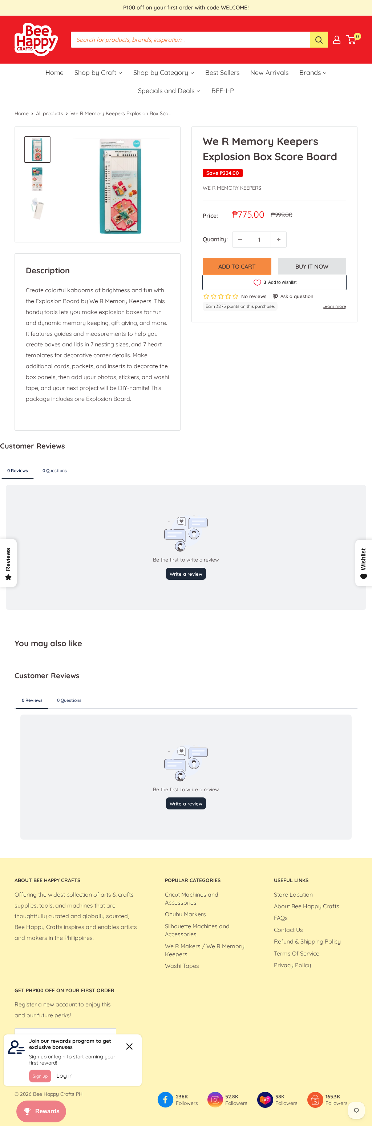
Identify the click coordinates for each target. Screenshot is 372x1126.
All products (49, 113)
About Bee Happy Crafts (306, 906)
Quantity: (215, 239)
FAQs (281, 917)
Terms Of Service (296, 953)
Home (22, 113)
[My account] (336, 40)
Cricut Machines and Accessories (191, 898)
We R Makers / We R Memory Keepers (204, 950)
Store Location (293, 894)
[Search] (319, 40)
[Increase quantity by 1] (278, 239)
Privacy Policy (292, 965)
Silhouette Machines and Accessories (197, 930)
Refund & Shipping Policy (307, 941)
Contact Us (288, 929)
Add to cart (237, 266)
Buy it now (311, 266)
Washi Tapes (182, 965)
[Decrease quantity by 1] (240, 239)
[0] (351, 39)
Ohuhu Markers (185, 914)
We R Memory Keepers (232, 188)
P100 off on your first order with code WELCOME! (186, 7)
